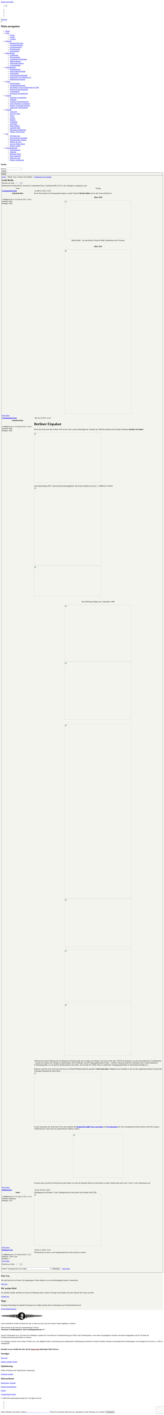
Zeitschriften (14, 73)
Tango (12, 116)
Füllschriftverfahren (17, 63)
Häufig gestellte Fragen (9, 1362)
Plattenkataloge (15, 69)
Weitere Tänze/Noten (17, 132)
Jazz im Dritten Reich (17, 144)
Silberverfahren (15, 61)
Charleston (13, 122)
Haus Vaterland (15, 156)
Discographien (15, 57)
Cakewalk (13, 112)
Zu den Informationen (8, 1309)
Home (7, 31)
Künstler (8, 41)
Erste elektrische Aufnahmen (20, 104)
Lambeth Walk (15, 128)
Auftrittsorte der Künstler (42, 177)
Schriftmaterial (10, 67)
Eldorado (13, 152)
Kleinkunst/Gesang (16, 43)
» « (38, 1412)
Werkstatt (13, 100)
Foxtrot (12, 118)
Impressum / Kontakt (8, 1383)
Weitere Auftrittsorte (17, 160)
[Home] (4, 19)
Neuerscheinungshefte (17, 71)
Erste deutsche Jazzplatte (18, 138)
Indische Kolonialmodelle (19, 89)
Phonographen (15, 83)
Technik (8, 95)
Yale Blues (13, 124)
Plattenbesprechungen (17, 79)
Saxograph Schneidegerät (19, 93)
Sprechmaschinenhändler (18, 75)
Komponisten (14, 51)
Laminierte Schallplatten (18, 59)
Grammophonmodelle (17, 85)
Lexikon (13, 39)
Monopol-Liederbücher (18, 130)
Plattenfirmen (10, 53)
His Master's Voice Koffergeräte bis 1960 (24, 87)
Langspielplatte (15, 65)
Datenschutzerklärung (8, 1387)
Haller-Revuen (15, 158)
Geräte (7, 81)
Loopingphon (14, 91)
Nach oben (5, 415)
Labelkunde (14, 55)
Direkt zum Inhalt (7, 2)
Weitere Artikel (15, 146)
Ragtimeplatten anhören (18, 140)
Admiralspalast (15, 150)
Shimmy (13, 120)
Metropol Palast (15, 154)
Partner (3, 1390)
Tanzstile (8, 110)
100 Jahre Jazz (15, 136)
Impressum (35, 1349)
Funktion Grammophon (18, 98)
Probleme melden (7, 1374)
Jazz (6, 134)
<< (17, 183)
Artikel (12, 37)
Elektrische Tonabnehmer (19, 108)
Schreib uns (5, 1296)
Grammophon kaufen (8, 1394)
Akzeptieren (110, 1412)
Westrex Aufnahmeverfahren (20, 106)
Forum (12, 35)
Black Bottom (15, 126)
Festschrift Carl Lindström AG (20, 77)
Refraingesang (15, 49)
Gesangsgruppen (16, 47)
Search (3, 169)
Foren (7, 33)
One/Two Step (15, 114)
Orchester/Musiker (16, 45)
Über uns (4, 1284)
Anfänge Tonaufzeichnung (19, 102)
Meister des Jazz (15, 142)
